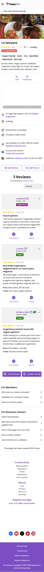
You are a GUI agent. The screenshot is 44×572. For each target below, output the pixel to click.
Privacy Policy (22, 546)
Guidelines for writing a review (15, 397)
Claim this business (15, 153)
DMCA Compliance (22, 556)
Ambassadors (22, 466)
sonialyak (20, 198)
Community (22, 462)
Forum (22, 472)
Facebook (27, 79)
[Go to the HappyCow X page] (22, 533)
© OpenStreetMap (25, 107)
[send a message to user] (27, 198)
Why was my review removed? (15, 392)
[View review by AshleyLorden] (9, 315)
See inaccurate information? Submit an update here (19, 423)
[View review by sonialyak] (9, 201)
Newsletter (22, 474)
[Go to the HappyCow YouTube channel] (16, 533)
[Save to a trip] (36, 17)
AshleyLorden (21, 158)
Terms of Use (22, 551)
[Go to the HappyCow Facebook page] (11, 533)
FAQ (22, 486)
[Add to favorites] (41, 17)
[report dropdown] (39, 198)
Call (17, 79)
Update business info (16, 145)
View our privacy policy (12, 402)
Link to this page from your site (15, 430)
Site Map (22, 494)
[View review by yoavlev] (9, 252)
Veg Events (22, 469)
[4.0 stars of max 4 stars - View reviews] (6, 47)
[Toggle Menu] (2, 4)
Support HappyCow (22, 560)
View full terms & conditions (14, 440)
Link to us (22, 492)
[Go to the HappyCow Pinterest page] (28, 533)
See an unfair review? (11, 435)
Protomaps (13, 107)
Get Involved (22, 477)
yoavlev (20, 248)
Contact (22, 489)
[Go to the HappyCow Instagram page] (33, 533)
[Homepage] (13, 4)
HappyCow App (22, 499)
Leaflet (6, 107)
